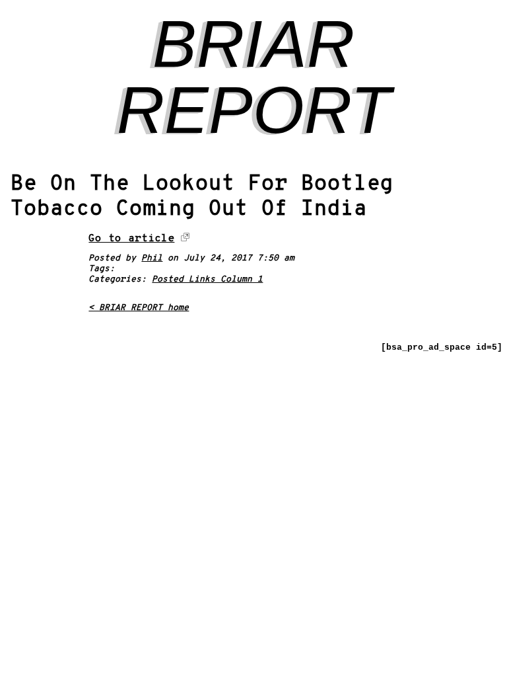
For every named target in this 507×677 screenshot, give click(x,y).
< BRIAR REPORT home (138, 308)
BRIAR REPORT (254, 77)
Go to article (131, 238)
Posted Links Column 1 (207, 279)
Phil (151, 258)
